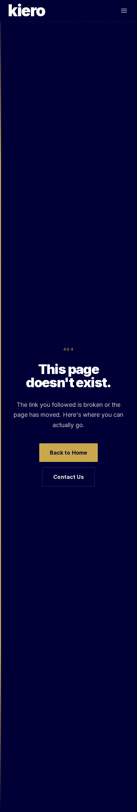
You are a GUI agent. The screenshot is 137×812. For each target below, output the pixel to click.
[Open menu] (124, 11)
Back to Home (68, 452)
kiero (26, 11)
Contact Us (68, 477)
